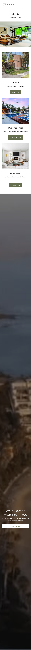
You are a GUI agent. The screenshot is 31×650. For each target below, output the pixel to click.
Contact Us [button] (15, 526)
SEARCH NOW (15, 185)
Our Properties (15, 137)
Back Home (15, 92)
